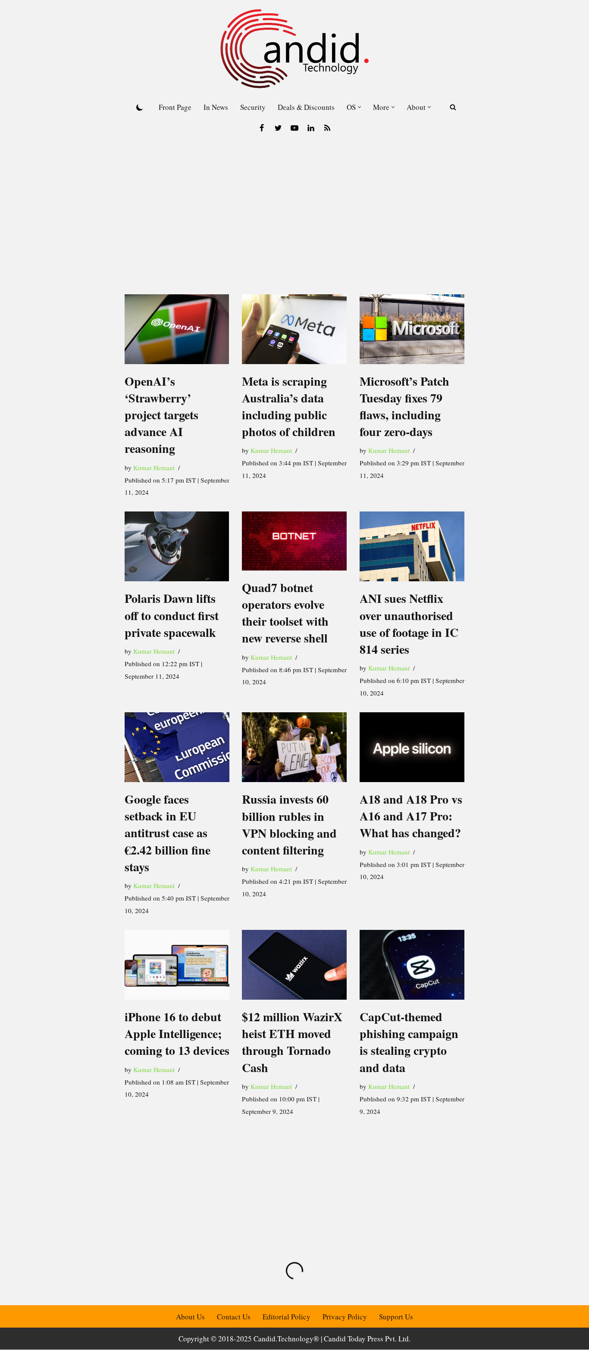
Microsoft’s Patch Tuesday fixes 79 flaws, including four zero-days (404, 406)
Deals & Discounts (306, 107)
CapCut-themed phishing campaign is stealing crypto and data (409, 1042)
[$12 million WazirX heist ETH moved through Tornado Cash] (294, 965)
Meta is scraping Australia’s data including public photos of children (288, 406)
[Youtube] (294, 128)
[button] (359, 107)
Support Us (396, 1317)
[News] (327, 128)
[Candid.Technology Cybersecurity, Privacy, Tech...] (294, 49)
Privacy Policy (345, 1317)
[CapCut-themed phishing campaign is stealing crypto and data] (412, 965)
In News (216, 107)
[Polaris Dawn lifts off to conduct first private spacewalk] (177, 546)
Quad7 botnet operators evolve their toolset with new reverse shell (285, 613)
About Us (190, 1317)
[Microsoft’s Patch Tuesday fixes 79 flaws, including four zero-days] (412, 329)
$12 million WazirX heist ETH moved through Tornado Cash (292, 1042)
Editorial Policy (286, 1317)
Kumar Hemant (154, 467)
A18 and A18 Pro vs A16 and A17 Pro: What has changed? (411, 816)
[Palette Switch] (139, 107)
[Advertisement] (294, 203)
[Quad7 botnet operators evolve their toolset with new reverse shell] (294, 540)
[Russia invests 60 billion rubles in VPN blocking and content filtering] (294, 747)
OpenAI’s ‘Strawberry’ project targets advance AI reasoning (161, 415)
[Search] (453, 107)
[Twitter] (278, 128)
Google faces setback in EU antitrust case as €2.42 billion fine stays (167, 833)
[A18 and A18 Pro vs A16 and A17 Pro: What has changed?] (412, 747)
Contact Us (234, 1317)
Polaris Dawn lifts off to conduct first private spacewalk (172, 615)
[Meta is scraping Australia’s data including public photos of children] (294, 329)
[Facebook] (262, 128)
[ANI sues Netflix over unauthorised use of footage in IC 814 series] (412, 546)
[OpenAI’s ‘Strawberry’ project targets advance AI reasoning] (177, 329)
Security (253, 107)
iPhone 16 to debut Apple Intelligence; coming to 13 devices (177, 1033)
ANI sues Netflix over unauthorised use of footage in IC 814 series (409, 623)
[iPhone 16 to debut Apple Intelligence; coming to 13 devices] (177, 965)
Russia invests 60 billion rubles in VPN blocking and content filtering (289, 824)
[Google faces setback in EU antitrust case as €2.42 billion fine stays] (177, 747)
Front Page (175, 107)
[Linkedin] (311, 128)
